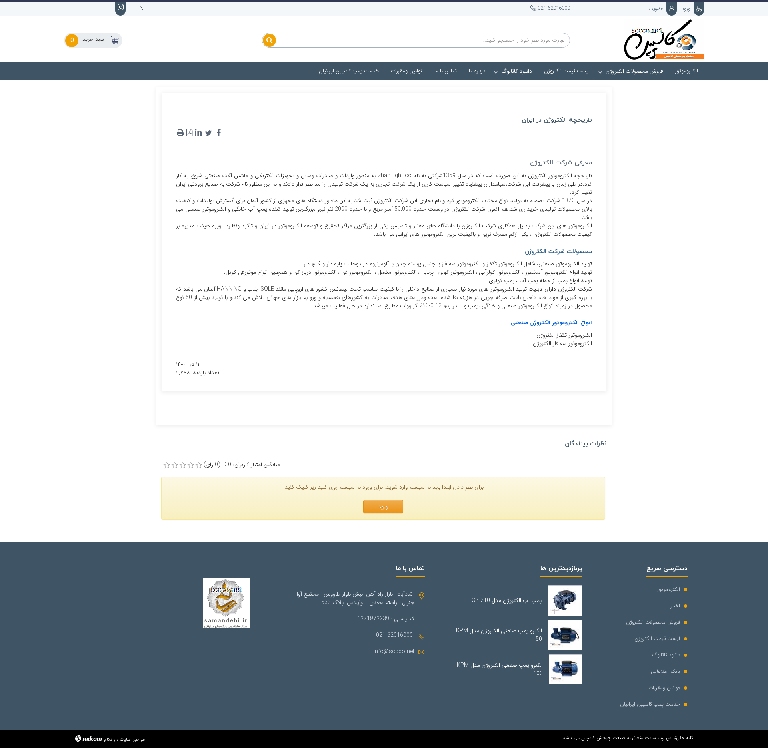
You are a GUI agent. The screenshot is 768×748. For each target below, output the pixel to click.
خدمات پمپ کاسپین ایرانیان (650, 704)
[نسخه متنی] (180, 132)
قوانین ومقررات (664, 688)
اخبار (675, 606)
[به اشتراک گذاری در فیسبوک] (218, 132)
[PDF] (189, 132)
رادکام (109, 739)
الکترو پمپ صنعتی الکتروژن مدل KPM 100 (499, 669)
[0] (166, 465)
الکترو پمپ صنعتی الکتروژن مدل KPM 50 (499, 635)
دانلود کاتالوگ (666, 655)
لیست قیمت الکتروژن (657, 638)
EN (140, 8)
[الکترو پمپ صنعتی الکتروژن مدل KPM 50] (565, 635)
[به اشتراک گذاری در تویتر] (208, 132)
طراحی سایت (132, 739)
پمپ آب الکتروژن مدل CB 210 (507, 600)
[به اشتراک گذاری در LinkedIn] (198, 132)
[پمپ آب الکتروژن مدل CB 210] (565, 600)
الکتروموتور (668, 589)
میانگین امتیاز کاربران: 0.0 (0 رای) (242, 465)
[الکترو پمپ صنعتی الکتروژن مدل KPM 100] (565, 669)
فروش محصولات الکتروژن (653, 622)
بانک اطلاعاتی (665, 671)
